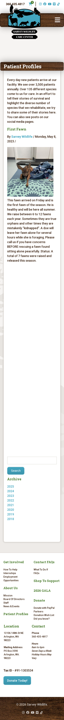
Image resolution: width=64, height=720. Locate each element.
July (13, 523)
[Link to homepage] (24, 22)
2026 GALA (42, 590)
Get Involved (13, 562)
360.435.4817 (15, 4)
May (13, 491)
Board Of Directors (14, 599)
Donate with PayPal (44, 608)
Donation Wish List (44, 615)
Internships (9, 573)
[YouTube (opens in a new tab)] (49, 4)
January (16, 519)
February (17, 509)
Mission (7, 595)
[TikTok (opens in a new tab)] (58, 4)
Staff (6, 602)
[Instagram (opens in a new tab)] (40, 4)
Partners (38, 611)
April (14, 500)
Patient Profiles (15, 614)
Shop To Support (47, 581)
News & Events (11, 606)
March (15, 505)
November (18, 496)
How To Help (10, 569)
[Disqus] (32, 314)
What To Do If (41, 569)
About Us (10, 588)
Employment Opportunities (11, 578)
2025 (10, 486)
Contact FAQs (44, 562)
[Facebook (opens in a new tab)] (44, 4)
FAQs (36, 573)
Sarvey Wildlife (21, 136)
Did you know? (42, 618)
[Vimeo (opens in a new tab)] (54, 4)
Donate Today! (17, 680)
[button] (57, 20)
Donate (39, 600)
